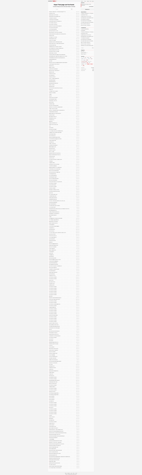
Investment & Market (83, 52)
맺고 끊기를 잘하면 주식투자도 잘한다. (53, 264)
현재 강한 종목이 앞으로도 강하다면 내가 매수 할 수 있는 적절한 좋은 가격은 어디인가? (59, 208)
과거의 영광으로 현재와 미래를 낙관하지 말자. (54, 326)
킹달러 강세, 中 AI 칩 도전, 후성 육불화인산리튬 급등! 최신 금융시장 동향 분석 (58, 62)
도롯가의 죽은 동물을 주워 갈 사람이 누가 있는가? (55, 259)
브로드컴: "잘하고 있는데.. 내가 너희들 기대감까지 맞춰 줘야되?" (56, 43)
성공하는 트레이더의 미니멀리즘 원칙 (53, 350)
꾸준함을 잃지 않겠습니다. (52, 386)
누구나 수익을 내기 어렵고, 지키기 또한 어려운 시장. (55, 467)
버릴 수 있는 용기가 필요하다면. (53, 267)
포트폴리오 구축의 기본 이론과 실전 (53, 359)
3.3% (50, 126)
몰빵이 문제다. (51, 296)
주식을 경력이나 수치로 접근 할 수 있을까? (54, 269)
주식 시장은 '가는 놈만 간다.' (52, 464)
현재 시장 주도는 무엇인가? (52, 234)
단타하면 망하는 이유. (51, 119)
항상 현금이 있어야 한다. (52, 148)
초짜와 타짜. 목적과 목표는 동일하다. (53, 315)
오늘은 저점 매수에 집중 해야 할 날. (53, 262)
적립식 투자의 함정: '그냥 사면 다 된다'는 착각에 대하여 (55, 32)
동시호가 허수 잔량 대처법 (52, 351)
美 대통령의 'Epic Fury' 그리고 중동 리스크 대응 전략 (55, 46)
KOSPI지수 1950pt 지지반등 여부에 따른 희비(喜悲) (55, 466)
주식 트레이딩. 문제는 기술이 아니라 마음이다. (54, 205)
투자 (84, 58)
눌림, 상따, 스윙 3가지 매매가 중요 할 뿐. (54, 170)
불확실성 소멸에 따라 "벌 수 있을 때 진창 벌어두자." (55, 113)
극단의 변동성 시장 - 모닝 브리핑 (53, 37)
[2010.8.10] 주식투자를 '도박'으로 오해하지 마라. (55, 445)
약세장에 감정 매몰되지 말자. (52, 307)
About (82, 1)
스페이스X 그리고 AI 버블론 (52, 40)
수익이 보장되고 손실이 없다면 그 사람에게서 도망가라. (55, 159)
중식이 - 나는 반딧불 (51, 151)
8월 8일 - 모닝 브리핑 (51, 67)
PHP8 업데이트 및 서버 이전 (52, 118)
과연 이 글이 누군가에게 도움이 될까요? (53, 105)
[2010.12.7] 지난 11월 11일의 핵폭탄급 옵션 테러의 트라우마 (56, 431)
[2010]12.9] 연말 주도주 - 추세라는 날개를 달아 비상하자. (56, 429)
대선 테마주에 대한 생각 (52, 229)
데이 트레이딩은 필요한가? (52, 270)
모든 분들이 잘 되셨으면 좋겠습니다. (53, 145)
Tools (90, 1)
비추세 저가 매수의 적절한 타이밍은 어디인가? (54, 299)
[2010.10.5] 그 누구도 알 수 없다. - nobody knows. (55, 442)
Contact (93, 1)
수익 (81, 65)
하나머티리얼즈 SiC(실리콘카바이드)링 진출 (54, 191)
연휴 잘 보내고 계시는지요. (52, 391)
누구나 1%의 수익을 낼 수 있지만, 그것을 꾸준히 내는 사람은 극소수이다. (57, 232)
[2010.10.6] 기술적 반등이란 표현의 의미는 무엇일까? (55, 440)
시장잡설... (50, 94)
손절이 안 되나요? (51, 280)
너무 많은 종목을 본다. (51, 224)
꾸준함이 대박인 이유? (51, 423)
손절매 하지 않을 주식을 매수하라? (53, 272)
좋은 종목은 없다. (51, 418)
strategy (88, 57)
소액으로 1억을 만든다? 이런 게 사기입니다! (54, 64)
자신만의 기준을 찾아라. (52, 248)
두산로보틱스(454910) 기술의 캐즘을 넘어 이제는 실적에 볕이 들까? (57, 54)
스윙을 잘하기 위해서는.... (52, 162)
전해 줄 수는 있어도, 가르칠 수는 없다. (53, 124)
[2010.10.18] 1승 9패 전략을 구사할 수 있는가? (54, 434)
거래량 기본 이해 (51, 369)
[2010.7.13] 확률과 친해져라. (52, 448)
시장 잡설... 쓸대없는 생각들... (52, 140)
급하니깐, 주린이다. (51, 102)
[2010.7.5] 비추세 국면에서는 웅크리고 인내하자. (55, 453)
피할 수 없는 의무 (51, 407)
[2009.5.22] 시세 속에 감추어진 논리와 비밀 (54, 458)
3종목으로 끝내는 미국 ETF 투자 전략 (86, 16)
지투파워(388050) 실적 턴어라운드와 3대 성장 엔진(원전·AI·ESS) (57, 57)
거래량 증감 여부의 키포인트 (52, 367)
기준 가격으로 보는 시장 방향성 (53, 183)
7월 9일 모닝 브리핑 (51, 35)
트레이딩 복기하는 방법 (52, 156)
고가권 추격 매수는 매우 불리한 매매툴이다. (54, 226)
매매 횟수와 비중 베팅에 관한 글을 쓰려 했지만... (54, 137)
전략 (83, 57)
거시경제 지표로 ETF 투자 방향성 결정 (53, 19)
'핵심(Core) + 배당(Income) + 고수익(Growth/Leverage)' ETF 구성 (57, 11)
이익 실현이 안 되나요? (52, 283)
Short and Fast (51, 340)
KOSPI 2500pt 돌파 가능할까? (53, 99)
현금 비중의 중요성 (51, 256)
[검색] (72, 9)
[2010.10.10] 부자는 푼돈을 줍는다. (53, 437)
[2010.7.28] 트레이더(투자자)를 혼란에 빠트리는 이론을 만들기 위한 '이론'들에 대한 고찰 (59, 456)
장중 (83, 65)
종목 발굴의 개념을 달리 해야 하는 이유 (53, 342)
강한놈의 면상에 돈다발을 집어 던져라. (53, 245)
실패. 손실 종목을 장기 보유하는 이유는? (54, 324)
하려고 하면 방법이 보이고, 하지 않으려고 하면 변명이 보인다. (56, 48)
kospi (90, 57)
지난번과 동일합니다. (51, 251)
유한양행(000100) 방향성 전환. (53, 199)
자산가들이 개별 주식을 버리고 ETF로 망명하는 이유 (55, 21)
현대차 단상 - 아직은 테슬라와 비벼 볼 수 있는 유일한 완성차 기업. (56, 110)
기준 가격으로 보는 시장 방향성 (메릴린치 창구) (54, 304)
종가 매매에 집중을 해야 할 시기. (53, 210)
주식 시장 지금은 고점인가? (52, 207)
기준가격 (91, 58)
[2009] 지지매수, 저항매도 (52, 461)
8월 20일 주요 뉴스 (51, 65)
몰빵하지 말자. (51, 121)
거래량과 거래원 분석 (51, 372)
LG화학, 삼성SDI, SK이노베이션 (53, 197)
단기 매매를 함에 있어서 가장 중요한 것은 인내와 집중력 (55, 218)
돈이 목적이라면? (51, 127)
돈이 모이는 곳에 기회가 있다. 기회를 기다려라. (54, 172)
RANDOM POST (87, 9)
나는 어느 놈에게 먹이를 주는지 (53, 237)
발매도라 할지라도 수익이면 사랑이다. (53, 221)
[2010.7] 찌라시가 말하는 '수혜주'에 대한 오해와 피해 (55, 450)
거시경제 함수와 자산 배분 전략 (85, 19)
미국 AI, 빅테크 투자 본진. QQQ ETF (53, 27)
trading (89, 58)
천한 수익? (50, 329)
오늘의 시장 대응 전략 (51, 396)
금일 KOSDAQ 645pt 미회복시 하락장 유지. (54, 380)
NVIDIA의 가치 (51, 89)
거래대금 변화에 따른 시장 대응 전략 (53, 111)
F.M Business (83, 30)
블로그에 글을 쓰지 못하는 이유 (53, 116)
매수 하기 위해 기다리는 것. (52, 135)
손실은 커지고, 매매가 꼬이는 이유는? (53, 323)
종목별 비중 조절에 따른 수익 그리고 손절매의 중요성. (55, 167)
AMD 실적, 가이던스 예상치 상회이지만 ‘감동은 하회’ (88, 45)
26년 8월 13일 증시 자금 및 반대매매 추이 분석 (54, 16)
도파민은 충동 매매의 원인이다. (53, 59)
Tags (84, 1)
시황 (87, 62)
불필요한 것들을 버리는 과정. (52, 146)
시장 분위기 (50, 415)
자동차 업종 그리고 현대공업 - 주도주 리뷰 (54, 189)
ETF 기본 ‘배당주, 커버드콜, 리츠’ (86, 23)
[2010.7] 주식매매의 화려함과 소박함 (53, 447)
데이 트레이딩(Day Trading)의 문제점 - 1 (54, 394)
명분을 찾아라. (51, 242)
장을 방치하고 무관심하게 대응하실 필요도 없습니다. (55, 297)
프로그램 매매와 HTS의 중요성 (53, 377)
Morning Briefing (83, 62)
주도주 (85, 57)
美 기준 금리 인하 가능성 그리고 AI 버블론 (54, 51)
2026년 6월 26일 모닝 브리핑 (52, 38)
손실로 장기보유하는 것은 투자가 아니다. (54, 334)
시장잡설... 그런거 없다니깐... (52, 143)
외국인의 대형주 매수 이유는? (52, 426)
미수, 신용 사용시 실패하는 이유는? (53, 194)
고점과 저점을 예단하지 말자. (52, 173)
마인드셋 (89, 62)
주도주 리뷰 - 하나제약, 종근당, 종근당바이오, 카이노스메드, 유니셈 (57, 200)
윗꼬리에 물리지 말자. (51, 420)
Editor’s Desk (82, 51)
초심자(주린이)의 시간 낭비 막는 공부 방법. (54, 164)
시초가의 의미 (50, 345)
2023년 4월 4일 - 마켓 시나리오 (53, 100)
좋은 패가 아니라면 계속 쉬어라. (53, 383)
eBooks (88, 1)
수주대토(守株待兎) (51, 439)
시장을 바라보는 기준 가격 (52, 275)
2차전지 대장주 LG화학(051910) (53, 202)
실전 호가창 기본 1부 (51, 375)
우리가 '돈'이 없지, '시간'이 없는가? (53, 24)
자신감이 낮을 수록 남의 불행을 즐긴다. (53, 261)
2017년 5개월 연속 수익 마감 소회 (53, 332)
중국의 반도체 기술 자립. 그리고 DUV (53, 30)
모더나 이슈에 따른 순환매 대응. (53, 175)
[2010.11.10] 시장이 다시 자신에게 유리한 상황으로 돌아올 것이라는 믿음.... (58, 432)
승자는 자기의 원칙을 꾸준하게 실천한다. (54, 178)
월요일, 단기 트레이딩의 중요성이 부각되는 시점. (54, 154)
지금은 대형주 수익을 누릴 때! (52, 358)
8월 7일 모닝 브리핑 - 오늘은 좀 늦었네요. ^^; (54, 70)
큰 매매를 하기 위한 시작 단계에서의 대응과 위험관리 (55, 132)
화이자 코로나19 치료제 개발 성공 (53, 180)
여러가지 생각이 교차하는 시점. (53, 235)
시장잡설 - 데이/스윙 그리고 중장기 (53, 108)
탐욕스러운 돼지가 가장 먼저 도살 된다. (53, 348)
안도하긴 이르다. (51, 253)
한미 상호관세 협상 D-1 (52, 75)
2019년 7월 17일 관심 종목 (52, 240)
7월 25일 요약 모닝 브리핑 (52, 73)
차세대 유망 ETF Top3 (52, 13)
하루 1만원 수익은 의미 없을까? (53, 129)
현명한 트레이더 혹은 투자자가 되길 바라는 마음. (54, 153)
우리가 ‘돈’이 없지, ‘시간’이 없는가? (86, 25)
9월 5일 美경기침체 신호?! (52, 81)
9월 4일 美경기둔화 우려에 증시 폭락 (53, 83)
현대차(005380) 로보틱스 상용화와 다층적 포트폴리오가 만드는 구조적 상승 (58, 56)
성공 (81, 57)
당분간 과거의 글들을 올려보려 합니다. (53, 243)
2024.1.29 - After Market (52, 92)
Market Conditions (90, 61)
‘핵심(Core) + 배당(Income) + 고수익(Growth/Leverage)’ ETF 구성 (88, 13)
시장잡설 (50, 216)
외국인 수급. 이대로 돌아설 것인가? (53, 356)
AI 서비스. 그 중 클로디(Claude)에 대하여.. (54, 78)
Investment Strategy (84, 61)
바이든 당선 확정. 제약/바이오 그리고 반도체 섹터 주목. (55, 181)
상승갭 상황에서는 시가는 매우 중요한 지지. (54, 213)
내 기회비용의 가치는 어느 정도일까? (53, 91)
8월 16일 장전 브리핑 (51, 86)
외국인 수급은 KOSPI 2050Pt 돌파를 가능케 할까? (55, 361)
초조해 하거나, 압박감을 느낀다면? (53, 353)
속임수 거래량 (50, 364)
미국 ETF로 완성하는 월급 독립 (53, 29)
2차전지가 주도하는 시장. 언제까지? (53, 97)
